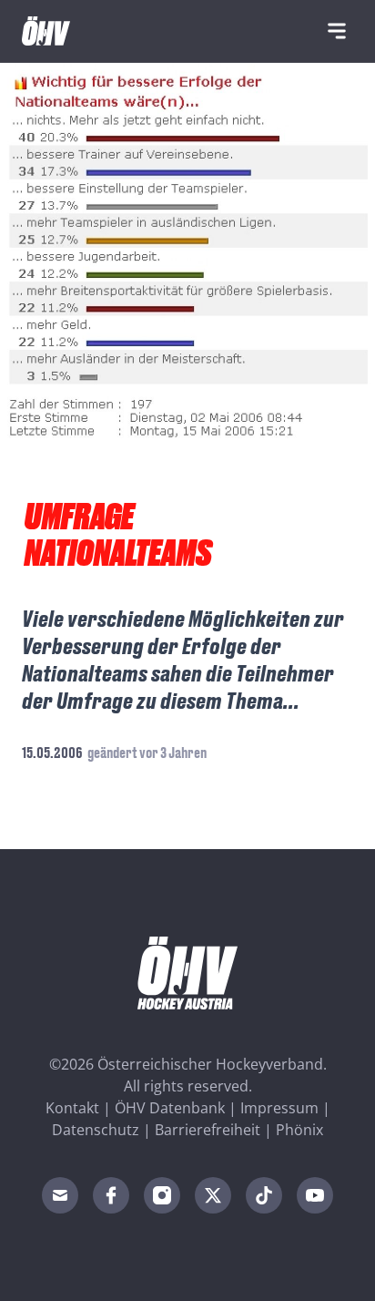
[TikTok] (264, 1195)
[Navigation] (337, 31)
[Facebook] (111, 1195)
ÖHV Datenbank (170, 1108)
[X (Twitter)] (213, 1195)
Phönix (299, 1130)
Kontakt (72, 1108)
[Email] (60, 1195)
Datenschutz (95, 1130)
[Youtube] (315, 1195)
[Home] (46, 31)
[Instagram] (162, 1195)
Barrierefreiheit (207, 1130)
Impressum (279, 1108)
